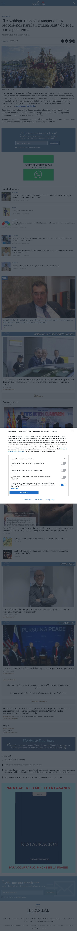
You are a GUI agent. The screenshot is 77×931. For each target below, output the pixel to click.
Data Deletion (27, 499)
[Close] (73, 431)
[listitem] (38, 459)
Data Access (38, 499)
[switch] (63, 463)
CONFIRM (24, 492)
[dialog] (38, 466)
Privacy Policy (50, 499)
